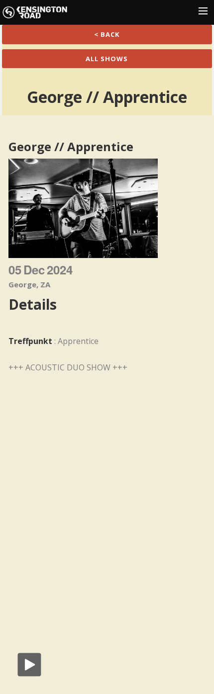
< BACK (106, 34)
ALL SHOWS (107, 58)
